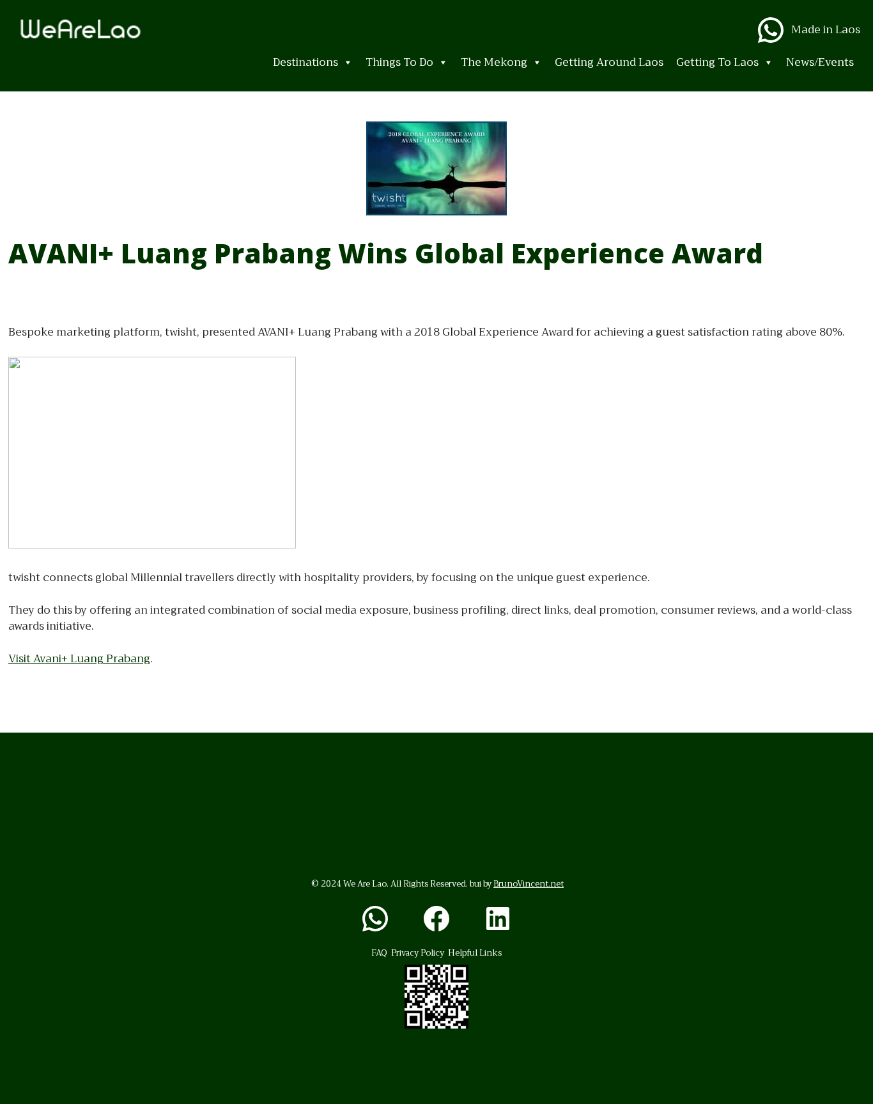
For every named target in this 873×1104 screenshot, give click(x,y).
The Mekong (494, 62)
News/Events (820, 62)
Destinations (305, 62)
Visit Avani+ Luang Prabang (79, 658)
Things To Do (399, 62)
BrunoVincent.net (528, 883)
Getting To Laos (717, 62)
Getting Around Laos (609, 62)
